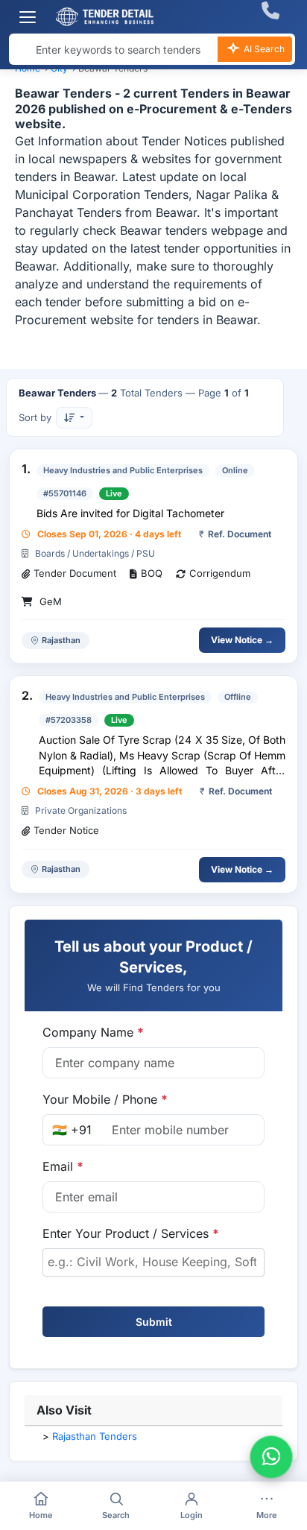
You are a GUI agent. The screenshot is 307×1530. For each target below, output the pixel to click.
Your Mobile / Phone (105, 1099)
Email (62, 1166)
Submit (154, 1321)
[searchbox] (153, 1262)
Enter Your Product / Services (130, 1233)
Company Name (93, 1032)
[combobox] (153, 1262)
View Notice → (242, 639)
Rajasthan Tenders (94, 1436)
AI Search (263, 48)
